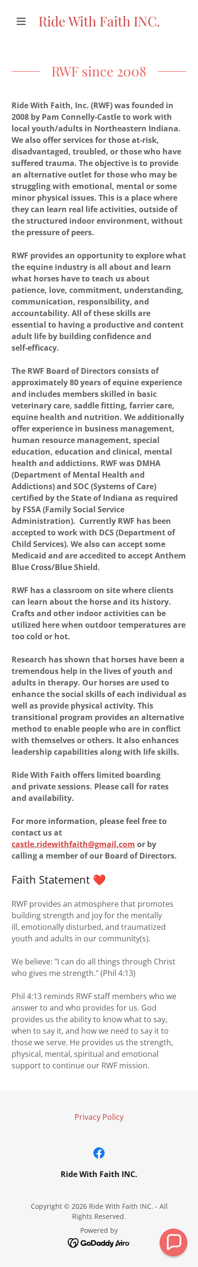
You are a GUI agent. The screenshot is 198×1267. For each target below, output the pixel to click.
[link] (99, 21)
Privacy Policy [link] (99, 1117)
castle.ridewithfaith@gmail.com (73, 844)
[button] (25, 21)
